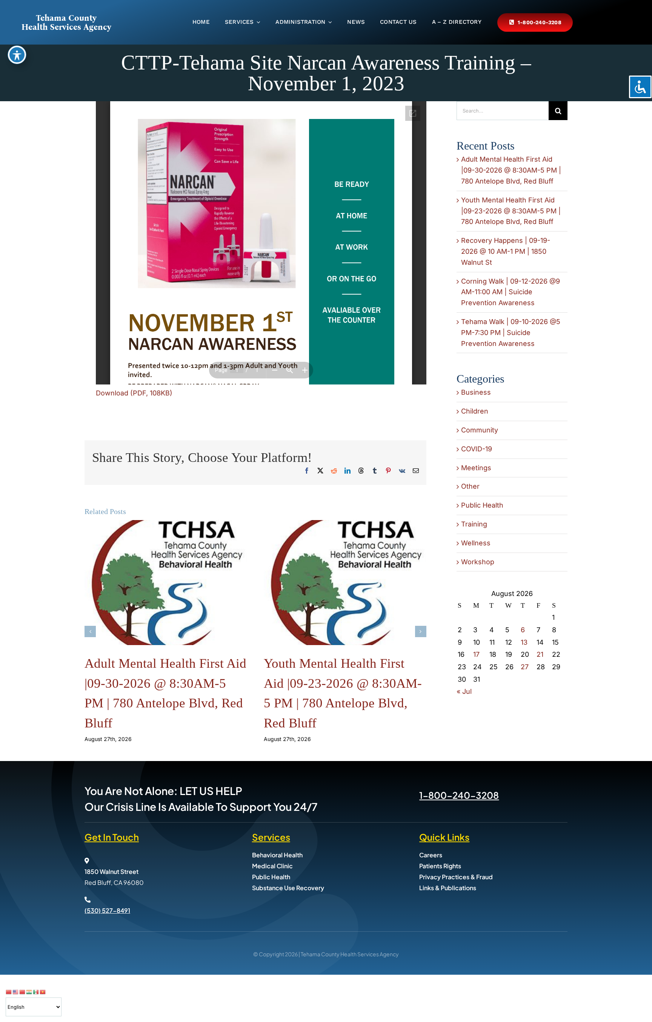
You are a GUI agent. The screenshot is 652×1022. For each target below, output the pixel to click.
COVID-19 (476, 449)
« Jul (464, 691)
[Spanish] (36, 992)
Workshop (477, 562)
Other (470, 486)
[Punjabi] (29, 992)
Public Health (482, 505)
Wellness (476, 543)
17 (476, 654)
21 (540, 654)
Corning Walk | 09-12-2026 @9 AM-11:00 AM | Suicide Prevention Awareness (510, 292)
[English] (15, 992)
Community (479, 430)
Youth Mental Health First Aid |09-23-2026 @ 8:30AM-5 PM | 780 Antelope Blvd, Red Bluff (511, 211)
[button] (90, 631)
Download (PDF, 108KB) (134, 393)
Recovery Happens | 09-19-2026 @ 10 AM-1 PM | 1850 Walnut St (505, 251)
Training (474, 524)
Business (476, 392)
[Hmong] (22, 992)
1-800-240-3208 (459, 795)
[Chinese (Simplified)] (9, 992)
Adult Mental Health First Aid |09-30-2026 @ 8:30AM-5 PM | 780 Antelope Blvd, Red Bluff (511, 170)
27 (525, 667)
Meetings (476, 468)
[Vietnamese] (43, 992)
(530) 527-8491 (107, 910)
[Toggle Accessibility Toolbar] (17, 55)
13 (524, 642)
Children (474, 411)
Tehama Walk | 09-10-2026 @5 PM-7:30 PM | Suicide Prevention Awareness (510, 332)
